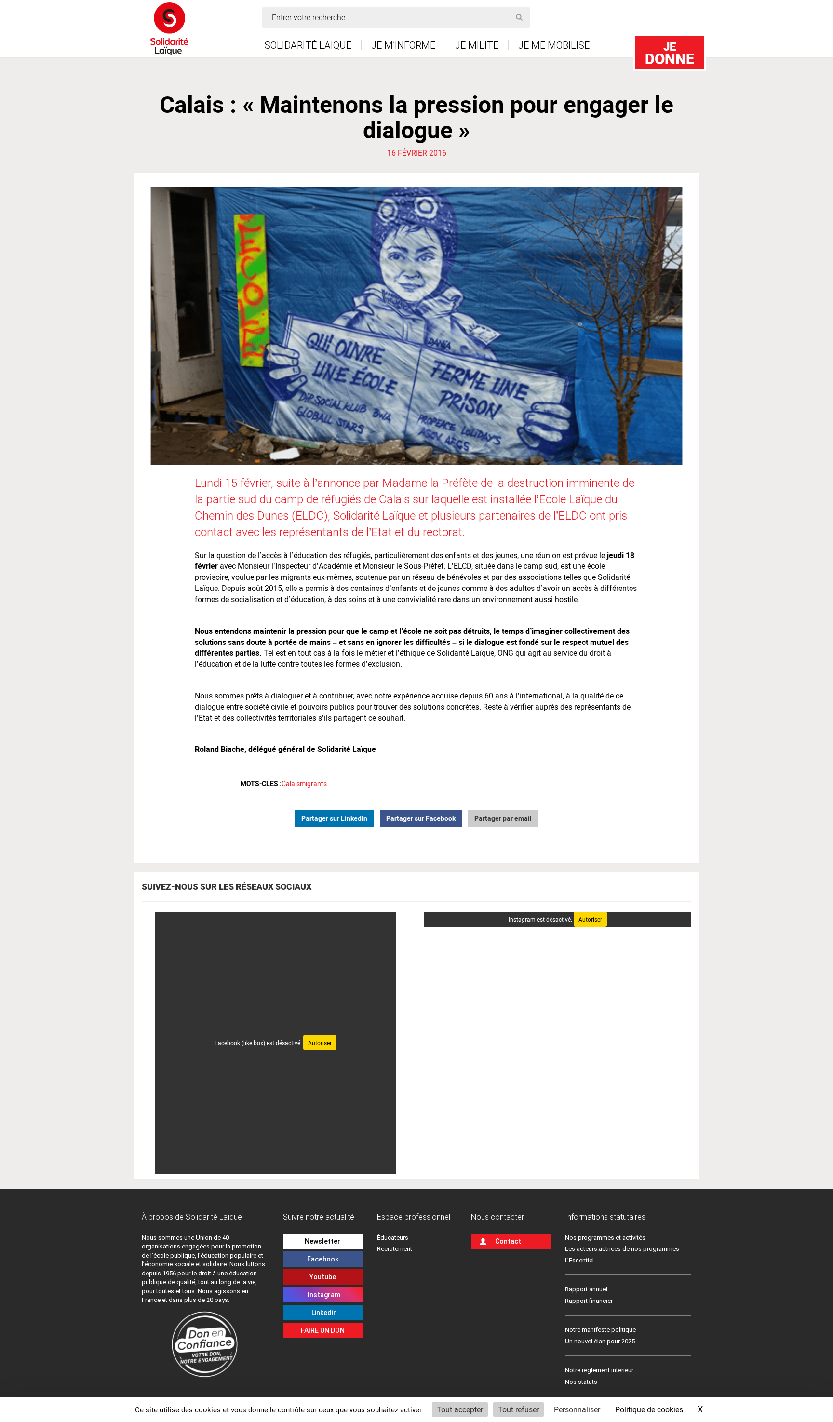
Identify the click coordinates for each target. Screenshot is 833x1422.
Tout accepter (460, 1409)
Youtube (322, 1277)
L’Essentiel (579, 1260)
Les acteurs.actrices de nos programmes (622, 1248)
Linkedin (323, 1312)
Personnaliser (577, 1409)
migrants (313, 783)
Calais (291, 783)
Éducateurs (392, 1237)
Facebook (322, 1259)
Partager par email (503, 818)
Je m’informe (403, 45)
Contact (508, 1241)
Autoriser (320, 1042)
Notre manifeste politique (600, 1329)
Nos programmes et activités (605, 1237)
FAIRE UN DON (323, 1330)
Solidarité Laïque (308, 45)
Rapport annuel (586, 1289)
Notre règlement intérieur (600, 1370)
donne (669, 53)
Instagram (322, 1295)
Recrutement (394, 1248)
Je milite (476, 45)
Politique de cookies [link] (649, 1409)
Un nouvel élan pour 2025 (600, 1341)
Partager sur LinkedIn (334, 818)
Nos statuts (581, 1381)
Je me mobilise (554, 45)
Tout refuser (518, 1409)
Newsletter (322, 1241)
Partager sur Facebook (421, 818)
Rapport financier (589, 1300)
